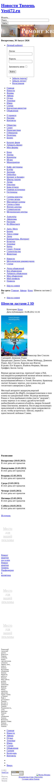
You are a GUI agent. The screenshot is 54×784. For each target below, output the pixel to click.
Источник (6, 515)
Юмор (9, 743)
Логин (12, 51)
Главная (15, 290)
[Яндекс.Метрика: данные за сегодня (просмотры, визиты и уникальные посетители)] (43, 775)
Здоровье (11, 740)
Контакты (11, 755)
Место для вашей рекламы (8, 534)
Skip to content (13, 286)
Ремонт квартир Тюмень (5, 565)
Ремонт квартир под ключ (5, 557)
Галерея (10, 750)
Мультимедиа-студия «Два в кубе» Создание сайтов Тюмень (31, 778)
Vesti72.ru (5, 772)
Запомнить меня (16, 67)
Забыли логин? (19, 81)
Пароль (12, 59)
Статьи (10, 745)
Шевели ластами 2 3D (17, 303)
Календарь (12, 753)
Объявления (12, 748)
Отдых (10, 738)
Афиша (23, 290)
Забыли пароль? (19, 78)
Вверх (9, 765)
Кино (30, 290)
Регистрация (18, 83)
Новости (11, 733)
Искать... (5, 17)
